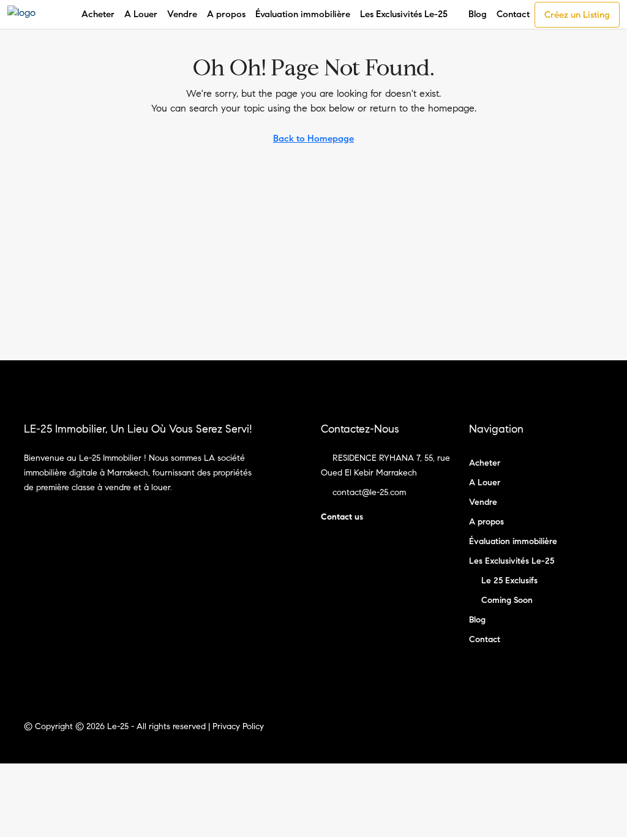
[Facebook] (571, 734)
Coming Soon (507, 600)
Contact (513, 14)
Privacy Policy (238, 726)
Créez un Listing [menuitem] (577, 14)
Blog (477, 14)
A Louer (140, 14)
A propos (226, 14)
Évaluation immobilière (302, 14)
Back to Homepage (313, 138)
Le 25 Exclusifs (509, 580)
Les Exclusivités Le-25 (404, 14)
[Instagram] (592, 734)
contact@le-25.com (369, 492)
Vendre (182, 14)
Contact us (342, 517)
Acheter (98, 14)
